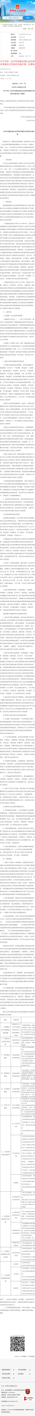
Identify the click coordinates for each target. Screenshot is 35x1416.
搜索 (28, 18)
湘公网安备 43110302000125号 (9, 1401)
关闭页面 (31, 1356)
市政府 (20, 24)
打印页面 (23, 1356)
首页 (15, 24)
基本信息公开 (27, 24)
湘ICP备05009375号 (12, 1397)
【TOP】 (16, 1356)
